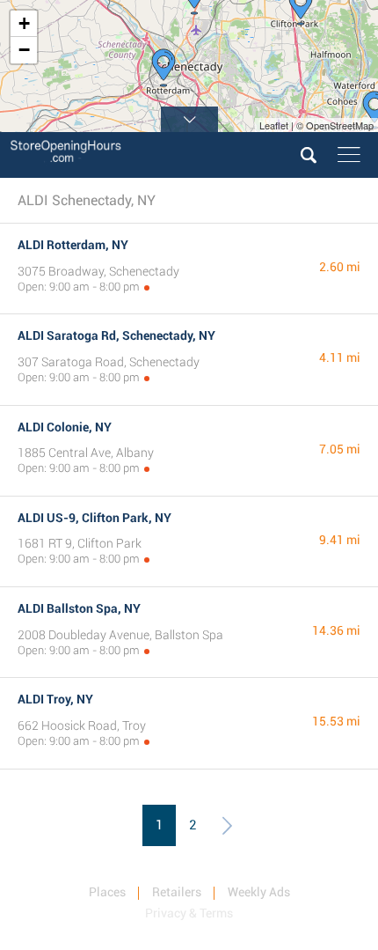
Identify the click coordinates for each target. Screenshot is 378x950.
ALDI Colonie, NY (65, 427)
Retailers (176, 892)
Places (107, 892)
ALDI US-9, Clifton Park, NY (94, 518)
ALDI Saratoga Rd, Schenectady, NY (116, 335)
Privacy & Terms (189, 913)
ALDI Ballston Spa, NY (79, 608)
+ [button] (24, 23)
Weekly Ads (259, 892)
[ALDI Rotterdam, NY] (163, 68)
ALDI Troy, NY (55, 699)
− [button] (24, 50)
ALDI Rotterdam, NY (73, 245)
